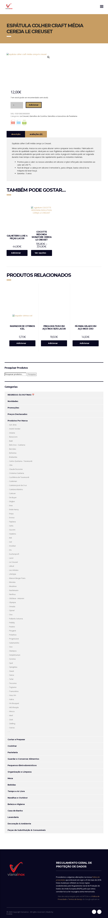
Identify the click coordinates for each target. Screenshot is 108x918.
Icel (10, 542)
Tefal (11, 679)
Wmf (11, 715)
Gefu (11, 526)
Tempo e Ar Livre (16, 791)
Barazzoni (13, 437)
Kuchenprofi (14, 554)
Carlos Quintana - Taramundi (20, 461)
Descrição (15, 134)
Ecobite (9, 914)
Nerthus (12, 594)
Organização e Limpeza (19, 772)
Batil (11, 441)
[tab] (16, 134)
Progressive (14, 639)
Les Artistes (13, 570)
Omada (12, 606)
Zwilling (12, 723)
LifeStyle (12, 574)
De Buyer (13, 497)
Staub (11, 671)
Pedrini (12, 626)
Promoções (13, 408)
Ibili (10, 538)
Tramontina (13, 691)
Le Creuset (24, 116)
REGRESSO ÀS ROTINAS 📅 (21, 395)
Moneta (12, 582)
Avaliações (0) (36, 134)
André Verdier (14, 429)
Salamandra (14, 643)
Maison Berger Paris (17, 578)
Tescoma (12, 683)
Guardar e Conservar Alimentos (23, 759)
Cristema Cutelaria (16, 473)
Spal (11, 663)
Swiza (11, 675)
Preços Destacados (17, 414)
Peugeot (12, 630)
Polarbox (12, 635)
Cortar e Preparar (16, 739)
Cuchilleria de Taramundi (19, 477)
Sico (11, 647)
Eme (11, 505)
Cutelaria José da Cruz (18, 485)
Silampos (13, 651)
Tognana (12, 687)
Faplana (12, 521)
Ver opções (40, 253)
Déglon (12, 501)
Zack (11, 719)
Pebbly (12, 622)
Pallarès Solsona (16, 618)
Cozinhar (12, 746)
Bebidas (12, 785)
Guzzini (12, 529)
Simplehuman (14, 655)
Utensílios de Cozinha (38, 116)
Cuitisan (12, 493)
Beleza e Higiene (16, 804)
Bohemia (12, 453)
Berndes (12, 449)
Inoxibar (12, 546)
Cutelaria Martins (16, 489)
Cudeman (13, 481)
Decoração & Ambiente (19, 823)
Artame (12, 433)
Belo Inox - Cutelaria (17, 445)
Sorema (12, 659)
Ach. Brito (13, 425)
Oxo (11, 614)
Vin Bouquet (14, 703)
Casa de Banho (15, 811)
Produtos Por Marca (18, 420)
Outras (12, 727)
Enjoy (11, 513)
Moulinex (13, 586)
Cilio (11, 465)
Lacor (11, 558)
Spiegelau (13, 667)
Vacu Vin (12, 695)
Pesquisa (32, 374)
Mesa (10, 778)
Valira (11, 699)
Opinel (11, 610)
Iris (10, 550)
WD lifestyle (14, 707)
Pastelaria (13, 752)
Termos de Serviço (75, 899)
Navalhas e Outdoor (18, 798)
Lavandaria (13, 817)
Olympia (12, 602)
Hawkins (12, 534)
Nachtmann (13, 590)
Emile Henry (14, 509)
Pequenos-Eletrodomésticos (22, 765)
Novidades (13, 401)
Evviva (11, 517)
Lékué (11, 566)
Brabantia (13, 457)
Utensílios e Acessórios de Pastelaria (62, 116)
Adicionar (33, 105)
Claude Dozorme (16, 469)
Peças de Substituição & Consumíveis (27, 830)
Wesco (12, 711)
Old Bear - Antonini (16, 598)
